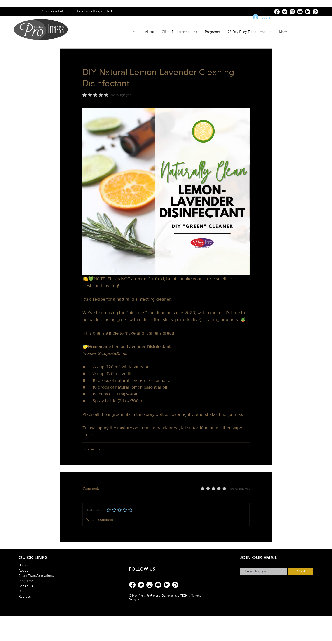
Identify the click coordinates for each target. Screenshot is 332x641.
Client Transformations (36, 576)
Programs (26, 581)
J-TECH (182, 596)
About (23, 570)
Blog (22, 591)
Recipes (25, 596)
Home (23, 565)
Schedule (26, 586)
